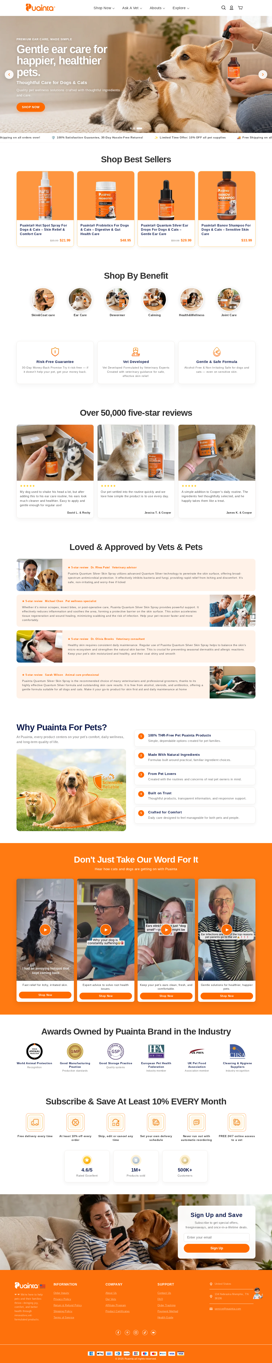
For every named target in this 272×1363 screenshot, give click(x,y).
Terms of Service (64, 1317)
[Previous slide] (9, 74)
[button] (240, 8)
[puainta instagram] (136, 1332)
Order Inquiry (61, 1292)
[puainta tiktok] (145, 1332)
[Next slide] (262, 74)
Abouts (156, 8)
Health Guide (165, 1317)
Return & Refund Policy (68, 1305)
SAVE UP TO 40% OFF (38, 107)
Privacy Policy (62, 1299)
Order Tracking (167, 1305)
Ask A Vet (130, 8)
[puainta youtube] (153, 1332)
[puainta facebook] (118, 1332)
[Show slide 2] (138, 128)
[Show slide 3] (141, 128)
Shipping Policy (63, 1311)
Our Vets (111, 1299)
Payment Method (168, 1311)
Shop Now (102, 8)
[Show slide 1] (132, 128)
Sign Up (216, 1248)
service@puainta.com (228, 1308)
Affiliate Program (116, 1305)
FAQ (160, 1299)
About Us (111, 1292)
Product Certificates (118, 1311)
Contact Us (164, 1292)
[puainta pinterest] (127, 1332)
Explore (179, 8)
